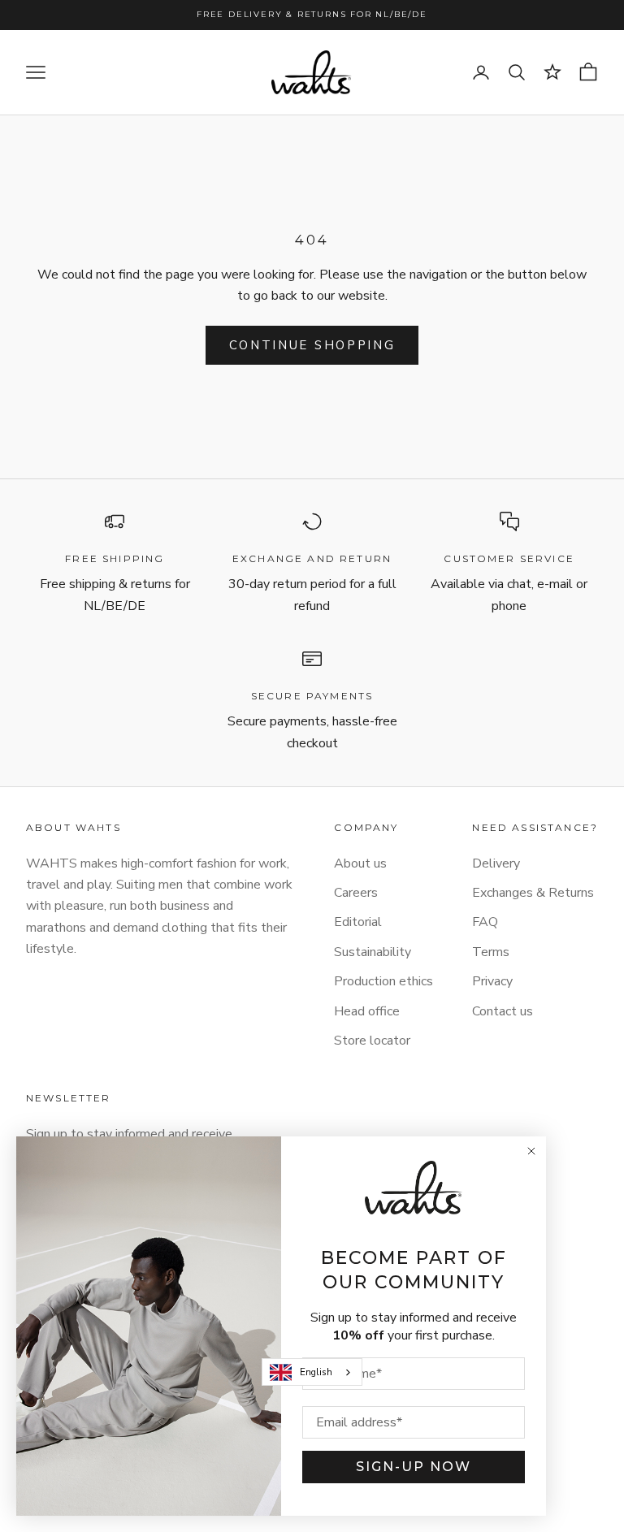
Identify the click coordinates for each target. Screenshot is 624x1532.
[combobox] (312, 1372)
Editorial (358, 922)
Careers (356, 893)
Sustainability (372, 952)
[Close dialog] (531, 1151)
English (316, 1371)
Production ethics (383, 981)
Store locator (372, 1040)
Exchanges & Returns (533, 893)
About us (360, 863)
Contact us (502, 1011)
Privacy (492, 981)
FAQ (485, 922)
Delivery (496, 863)
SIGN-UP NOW (413, 1466)
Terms (490, 952)
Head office (367, 1011)
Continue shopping (312, 345)
